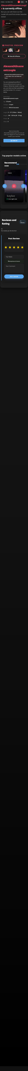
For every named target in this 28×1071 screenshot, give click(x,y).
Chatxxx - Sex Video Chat (7, 2)
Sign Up (14, 140)
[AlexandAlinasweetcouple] (4, 50)
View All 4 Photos (15, 56)
